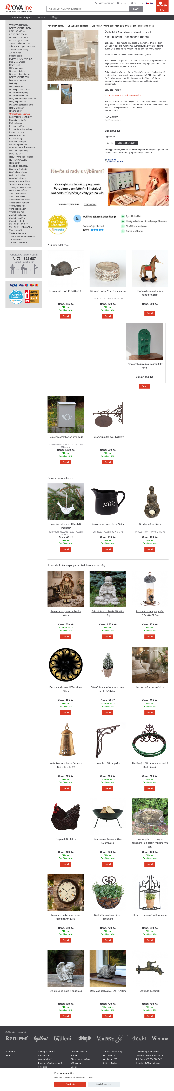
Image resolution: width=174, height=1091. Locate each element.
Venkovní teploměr (17, 205)
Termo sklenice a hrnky (19, 184)
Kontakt (124, 3)
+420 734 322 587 (106, 3)
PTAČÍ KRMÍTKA (17, 31)
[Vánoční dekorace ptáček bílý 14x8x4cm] (66, 520)
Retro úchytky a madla (19, 40)
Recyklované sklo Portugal (21, 156)
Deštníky (13, 83)
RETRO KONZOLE (18, 159)
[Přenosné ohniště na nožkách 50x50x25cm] (108, 835)
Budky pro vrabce (17, 61)
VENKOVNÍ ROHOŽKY (19, 43)
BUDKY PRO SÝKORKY (20, 58)
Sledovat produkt (126, 142)
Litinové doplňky (16, 126)
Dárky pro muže (16, 67)
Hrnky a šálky (15, 110)
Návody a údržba (46, 1051)
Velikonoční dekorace (19, 202)
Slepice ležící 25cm (66, 839)
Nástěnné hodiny (17, 135)
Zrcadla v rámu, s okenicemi (22, 236)
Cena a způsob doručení (50, 1063)
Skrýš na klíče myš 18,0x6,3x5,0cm (66, 290)
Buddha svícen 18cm (150, 524)
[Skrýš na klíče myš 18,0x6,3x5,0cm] (66, 287)
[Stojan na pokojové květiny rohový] (150, 911)
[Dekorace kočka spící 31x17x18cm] (108, 987)
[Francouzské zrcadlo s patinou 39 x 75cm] (144, 360)
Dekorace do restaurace (20, 74)
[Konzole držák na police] (108, 759)
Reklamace (43, 1055)
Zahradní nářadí (16, 221)
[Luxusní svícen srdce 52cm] (150, 683)
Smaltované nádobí (18, 168)
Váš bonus (138, 3)
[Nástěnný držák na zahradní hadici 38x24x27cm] (150, 759)
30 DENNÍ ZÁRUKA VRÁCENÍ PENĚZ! (123, 95)
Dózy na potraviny (17, 101)
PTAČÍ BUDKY (16, 153)
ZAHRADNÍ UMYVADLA (20, 227)
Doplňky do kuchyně (18, 95)
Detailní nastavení (103, 1084)
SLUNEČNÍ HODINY (18, 165)
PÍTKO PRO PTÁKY (18, 34)
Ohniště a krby (15, 138)
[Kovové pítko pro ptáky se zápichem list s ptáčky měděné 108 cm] (150, 835)
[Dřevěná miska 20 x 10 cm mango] (108, 287)
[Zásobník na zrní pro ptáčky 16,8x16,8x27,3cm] (150, 607)
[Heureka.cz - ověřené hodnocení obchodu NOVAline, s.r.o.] (16, 303)
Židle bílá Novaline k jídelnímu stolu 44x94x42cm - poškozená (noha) (123, 25)
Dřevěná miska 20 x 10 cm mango (108, 290)
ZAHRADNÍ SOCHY (18, 224)
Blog (7, 1055)
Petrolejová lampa (17, 141)
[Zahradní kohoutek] (150, 987)
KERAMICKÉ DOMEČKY (20, 116)
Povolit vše (70, 1084)
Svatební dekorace (17, 178)
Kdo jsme (42, 1066)
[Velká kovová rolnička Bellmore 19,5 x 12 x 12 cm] (66, 759)
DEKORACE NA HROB (20, 28)
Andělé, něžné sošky (18, 49)
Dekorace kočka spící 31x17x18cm (108, 990)
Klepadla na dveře (17, 120)
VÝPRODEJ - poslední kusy (22, 46)
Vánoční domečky (17, 196)
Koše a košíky (15, 123)
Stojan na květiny (17, 175)
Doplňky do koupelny (18, 92)
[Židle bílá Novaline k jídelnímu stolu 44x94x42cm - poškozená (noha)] (73, 80)
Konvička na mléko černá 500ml (108, 524)
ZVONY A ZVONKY (18, 242)
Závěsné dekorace (17, 233)
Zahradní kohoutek (149, 990)
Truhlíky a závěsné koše (20, 187)
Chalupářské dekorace (19, 113)
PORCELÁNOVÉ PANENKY (22, 147)
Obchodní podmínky (80, 1059)
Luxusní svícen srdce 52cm (150, 687)
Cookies (75, 1066)
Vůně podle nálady (17, 208)
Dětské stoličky (16, 86)
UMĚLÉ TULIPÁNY (18, 190)
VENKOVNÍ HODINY (18, 25)
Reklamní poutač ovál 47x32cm (108, 436)
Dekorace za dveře (17, 80)
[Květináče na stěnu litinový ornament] (108, 911)
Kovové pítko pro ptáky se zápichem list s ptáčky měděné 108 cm (150, 842)
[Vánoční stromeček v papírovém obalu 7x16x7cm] (108, 683)
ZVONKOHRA (15, 239)
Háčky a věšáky (16, 107)
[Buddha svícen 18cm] (150, 520)
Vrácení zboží (45, 1059)
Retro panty (14, 162)
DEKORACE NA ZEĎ (19, 77)
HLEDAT (136, 9)
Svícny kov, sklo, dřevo (19, 181)
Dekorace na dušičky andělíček (66, 990)
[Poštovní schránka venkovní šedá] (66, 433)
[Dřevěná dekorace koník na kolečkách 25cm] (150, 287)
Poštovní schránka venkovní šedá (66, 436)
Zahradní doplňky (17, 217)
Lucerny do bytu (16, 132)
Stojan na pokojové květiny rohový (149, 915)
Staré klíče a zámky (18, 172)
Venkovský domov (56, 25)
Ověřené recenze (79, 1051)
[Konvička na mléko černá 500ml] (108, 520)
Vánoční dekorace (17, 193)
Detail (66, 316)
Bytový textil (14, 64)
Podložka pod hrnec (18, 144)
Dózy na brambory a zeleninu (22, 98)
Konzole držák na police (108, 763)
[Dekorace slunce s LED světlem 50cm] (66, 683)
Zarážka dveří (15, 230)
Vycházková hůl (16, 211)
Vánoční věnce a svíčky (19, 199)
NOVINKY (42, 17)
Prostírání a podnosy (18, 150)
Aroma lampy (15, 52)
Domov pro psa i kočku (19, 89)
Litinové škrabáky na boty (20, 129)
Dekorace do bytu (17, 71)
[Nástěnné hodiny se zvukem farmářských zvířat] (66, 911)
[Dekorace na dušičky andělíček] (66, 987)
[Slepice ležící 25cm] (66, 835)
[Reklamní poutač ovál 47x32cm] (108, 433)
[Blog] (54, 17)
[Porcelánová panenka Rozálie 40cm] (66, 607)
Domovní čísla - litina (18, 37)
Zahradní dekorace (17, 214)
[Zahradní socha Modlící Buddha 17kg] (108, 607)
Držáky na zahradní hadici (21, 104)
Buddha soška (15, 55)
